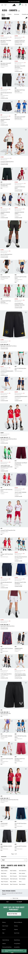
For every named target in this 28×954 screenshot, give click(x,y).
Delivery (4, 922)
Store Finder (16, 933)
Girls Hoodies (22, 878)
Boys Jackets (13, 881)
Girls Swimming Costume (23, 871)
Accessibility (17, 947)
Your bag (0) (19, 901)
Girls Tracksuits (23, 876)
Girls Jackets (13, 873)
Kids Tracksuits (4, 884)
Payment (16, 929)
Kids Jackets (22, 873)
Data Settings (17, 940)
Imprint (4, 929)
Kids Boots (3, 873)
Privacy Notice (17, 943)
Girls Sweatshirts (22, 881)
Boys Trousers (4, 881)
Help (3, 933)
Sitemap (16, 925)
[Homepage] (14, 5)
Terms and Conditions (6, 947)
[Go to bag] (25, 5)
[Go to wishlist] (5, 5)
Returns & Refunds (18, 922)
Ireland (16, 952)
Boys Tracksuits (14, 884)
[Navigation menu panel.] (2, 5)
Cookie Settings (5, 940)
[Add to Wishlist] (12, 23)
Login (7, 901)
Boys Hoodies (22, 884)
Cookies (4, 943)
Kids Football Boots (13, 871)
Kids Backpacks (5, 878)
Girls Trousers (13, 876)
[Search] (22, 5)
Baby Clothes (4, 870)
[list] (14, 14)
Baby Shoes (4, 876)
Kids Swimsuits (13, 878)
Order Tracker (5, 925)
